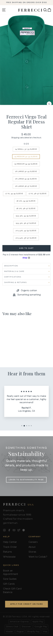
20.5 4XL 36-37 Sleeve (26, 238)
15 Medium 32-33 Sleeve (26, 157)
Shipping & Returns (15, 282)
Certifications (12, 277)
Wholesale (9, 556)
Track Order (10, 546)
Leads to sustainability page (26, 479)
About (32, 546)
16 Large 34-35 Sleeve (26, 179)
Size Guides (10, 578)
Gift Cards (9, 583)
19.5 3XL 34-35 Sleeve (26, 216)
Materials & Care (14, 271)
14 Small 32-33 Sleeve (26, 149)
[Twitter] (19, 530)
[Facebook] (9, 530)
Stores (32, 551)
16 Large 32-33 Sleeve (26, 171)
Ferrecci (18, 504)
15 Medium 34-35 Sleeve (25, 164)
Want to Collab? (38, 556)
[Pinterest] (23, 530)
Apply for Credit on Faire (26, 604)
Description (11, 266)
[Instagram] (4, 530)
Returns (7, 551)
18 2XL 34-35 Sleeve (26, 201)
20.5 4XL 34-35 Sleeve (26, 231)
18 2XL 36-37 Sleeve (25, 208)
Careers (33, 542)
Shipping (15, 137)
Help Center (10, 542)
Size (26, 144)
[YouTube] (14, 530)
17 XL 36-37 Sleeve (37, 194)
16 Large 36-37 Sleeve (26, 186)
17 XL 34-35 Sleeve (14, 194)
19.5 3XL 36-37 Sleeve (26, 223)
